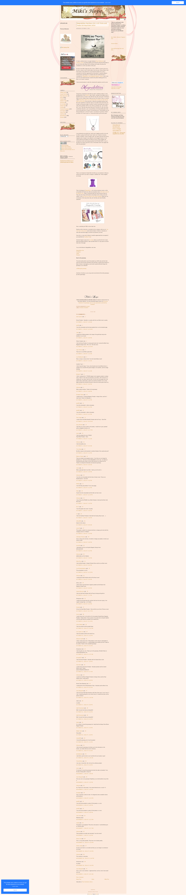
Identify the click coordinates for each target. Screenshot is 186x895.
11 (83, 403)
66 (84, 838)
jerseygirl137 (79, 657)
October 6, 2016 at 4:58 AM (84, 464)
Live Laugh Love (79, 631)
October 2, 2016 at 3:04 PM (84, 384)
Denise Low (78, 838)
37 (83, 607)
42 (85, 649)
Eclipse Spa (62, 105)
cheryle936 (78, 738)
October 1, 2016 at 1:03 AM (84, 322)
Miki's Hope (85, 6)
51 (82, 722)
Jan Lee (78, 614)
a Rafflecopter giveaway (81, 268)
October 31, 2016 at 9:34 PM (84, 765)
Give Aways (62, 110)
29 (83, 545)
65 (83, 831)
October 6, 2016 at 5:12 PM (84, 487)
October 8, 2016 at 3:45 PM (84, 542)
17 (84, 449)
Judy (77, 332)
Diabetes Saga (63, 100)
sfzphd (77, 822)
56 (85, 761)
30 (83, 554)
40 (86, 631)
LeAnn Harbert (79, 624)
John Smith (78, 815)
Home (93, 879)
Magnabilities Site (80, 250)
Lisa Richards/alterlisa (81, 568)
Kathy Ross (79, 561)
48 (82, 700)
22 (82, 490)
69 (85, 861)
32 (89, 568)
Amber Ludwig (79, 845)
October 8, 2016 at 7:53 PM (84, 558)
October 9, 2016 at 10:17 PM (84, 611)
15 (82, 433)
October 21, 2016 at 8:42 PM (84, 711)
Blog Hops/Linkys (64, 95)
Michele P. (78, 374)
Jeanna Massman (80, 591)
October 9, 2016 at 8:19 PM (84, 603)
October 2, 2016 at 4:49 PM (84, 391)
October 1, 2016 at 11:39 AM (84, 329)
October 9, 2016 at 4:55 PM (84, 588)
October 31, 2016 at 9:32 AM (84, 750)
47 (86, 690)
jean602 (78, 403)
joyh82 (77, 325)
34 (83, 582)
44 (84, 664)
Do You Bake (63, 104)
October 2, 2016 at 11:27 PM (84, 430)
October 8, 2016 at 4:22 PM (84, 550)
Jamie (77, 468)
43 (85, 657)
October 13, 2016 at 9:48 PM (84, 680)
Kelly (77, 490)
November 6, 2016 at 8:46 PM (84, 805)
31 (84, 561)
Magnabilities (88, 190)
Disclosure (62, 102)
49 (87, 708)
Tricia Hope (78, 449)
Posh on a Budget (117, 128)
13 (85, 417)
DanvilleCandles (116, 127)
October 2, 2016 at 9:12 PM (84, 407)
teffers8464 (78, 521)
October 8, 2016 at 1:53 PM (84, 533)
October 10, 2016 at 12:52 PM (84, 628)
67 (85, 845)
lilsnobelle (78, 792)
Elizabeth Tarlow (79, 394)
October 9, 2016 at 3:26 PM (84, 579)
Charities (62, 99)
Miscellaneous (63, 115)
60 (84, 792)
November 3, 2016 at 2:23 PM (84, 782)
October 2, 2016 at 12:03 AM (84, 346)
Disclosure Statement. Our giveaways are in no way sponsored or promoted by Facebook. (93, 303)
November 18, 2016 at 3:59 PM (84, 851)
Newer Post (78, 879)
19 (82, 468)
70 (86, 868)
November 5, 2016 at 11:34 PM (84, 798)
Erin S (77, 506)
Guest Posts (63, 112)
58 (86, 776)
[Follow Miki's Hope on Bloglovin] (117, 83)
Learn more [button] (15, 886)
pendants (87, 95)
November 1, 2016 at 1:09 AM (84, 773)
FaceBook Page (87, 236)
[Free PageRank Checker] (63, 143)
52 (85, 731)
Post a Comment (79, 877)
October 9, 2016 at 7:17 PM (84, 595)
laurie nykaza (79, 316)
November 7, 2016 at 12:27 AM (84, 828)
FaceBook (78, 251)
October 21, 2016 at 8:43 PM (84, 719)
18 (87, 456)
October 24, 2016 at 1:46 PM (84, 734)
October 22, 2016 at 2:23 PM (84, 727)
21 (82, 483)
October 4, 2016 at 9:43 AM (84, 445)
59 (83, 785)
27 (83, 528)
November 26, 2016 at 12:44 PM (85, 858)
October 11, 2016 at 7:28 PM (84, 661)
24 (82, 506)
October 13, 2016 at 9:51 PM (84, 687)
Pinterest (78, 255)
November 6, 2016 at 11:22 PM (84, 819)
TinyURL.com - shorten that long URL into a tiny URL (119, 133)
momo (77, 433)
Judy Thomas (79, 349)
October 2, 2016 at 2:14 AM (84, 360)
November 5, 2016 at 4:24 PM (84, 789)
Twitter (77, 253)
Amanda (78, 607)
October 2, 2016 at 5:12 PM (84, 399)
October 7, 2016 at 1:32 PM (84, 503)
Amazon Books (114, 43)
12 (83, 410)
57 (82, 768)
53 (84, 738)
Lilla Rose (62, 113)
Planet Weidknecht (100, 61)
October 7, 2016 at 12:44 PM (84, 494)
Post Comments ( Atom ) (87, 881)
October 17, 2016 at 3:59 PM (84, 704)
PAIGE (77, 483)
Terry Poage (79, 417)
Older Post (106, 879)
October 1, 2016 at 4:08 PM (84, 337)
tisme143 (78, 545)
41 (86, 638)
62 (83, 808)
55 (85, 754)
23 (83, 498)
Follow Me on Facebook (116, 87)
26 (84, 521)
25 (81, 513)
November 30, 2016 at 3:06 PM (84, 865)
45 (83, 675)
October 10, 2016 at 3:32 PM (84, 635)
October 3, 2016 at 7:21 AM (84, 438)
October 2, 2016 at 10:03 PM (84, 421)
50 (87, 715)
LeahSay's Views (79, 62)
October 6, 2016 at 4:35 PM (84, 480)
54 (83, 745)
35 (87, 591)
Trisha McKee (79, 761)
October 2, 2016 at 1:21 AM (84, 353)
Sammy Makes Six (117, 130)
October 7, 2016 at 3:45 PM (84, 510)
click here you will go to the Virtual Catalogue (92, 196)
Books (61, 97)
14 (86, 424)
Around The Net (63, 94)
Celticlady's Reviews (80, 536)
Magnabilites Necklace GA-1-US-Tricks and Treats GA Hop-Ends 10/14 (92, 24)
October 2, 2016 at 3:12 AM (84, 371)
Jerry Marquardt (79, 690)
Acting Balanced (116, 125)
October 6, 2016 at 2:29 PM (84, 471)
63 (84, 815)
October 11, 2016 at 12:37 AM (84, 654)
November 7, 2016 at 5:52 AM (84, 835)
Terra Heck (78, 664)
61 (83, 801)
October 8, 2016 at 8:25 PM (84, 565)
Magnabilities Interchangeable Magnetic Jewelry (93, 76)
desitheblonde (79, 754)
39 (86, 624)
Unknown (78, 387)
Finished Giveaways (64, 109)
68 (83, 854)
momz (77, 768)
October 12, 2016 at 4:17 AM (84, 671)
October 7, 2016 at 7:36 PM (84, 517)
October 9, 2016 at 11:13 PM (84, 621)
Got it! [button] (15, 890)
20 (83, 475)
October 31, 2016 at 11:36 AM (84, 757)
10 (86, 394)
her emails (91, 239)
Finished (62, 107)
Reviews (62, 117)
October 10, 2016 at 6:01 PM (84, 645)
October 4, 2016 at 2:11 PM (84, 453)
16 (83, 442)
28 (88, 536)
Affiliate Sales (63, 92)
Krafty (77, 722)
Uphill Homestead (80, 708)
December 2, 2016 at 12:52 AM (84, 874)
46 (89, 683)
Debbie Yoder (79, 731)
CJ (77, 513)
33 (83, 575)
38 (83, 614)
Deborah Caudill (79, 638)
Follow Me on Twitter (115, 88)
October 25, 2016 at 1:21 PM (84, 742)
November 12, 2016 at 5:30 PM (84, 842)
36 (85, 598)
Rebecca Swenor (80, 456)
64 (82, 822)
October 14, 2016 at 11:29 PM (84, 697)
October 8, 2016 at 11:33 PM (84, 572)
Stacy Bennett (79, 424)
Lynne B (78, 528)
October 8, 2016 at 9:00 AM (84, 524)
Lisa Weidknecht (80, 357)
